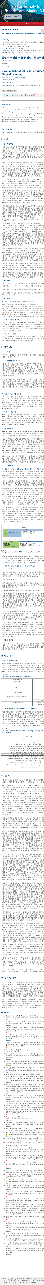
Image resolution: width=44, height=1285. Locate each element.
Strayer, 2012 (14, 233)
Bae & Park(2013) (20, 326)
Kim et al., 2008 (11, 164)
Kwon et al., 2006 (33, 338)
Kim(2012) (5, 415)
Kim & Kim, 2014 (27, 252)
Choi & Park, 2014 (33, 220)
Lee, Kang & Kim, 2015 (36, 250)
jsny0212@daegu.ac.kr (32, 85)
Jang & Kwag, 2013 (16, 151)
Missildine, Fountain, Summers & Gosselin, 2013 (18, 960)
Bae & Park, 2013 (20, 889)
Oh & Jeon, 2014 (38, 187)
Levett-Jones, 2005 (34, 208)
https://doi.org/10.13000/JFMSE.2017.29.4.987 (20, 53)
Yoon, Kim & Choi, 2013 (26, 183)
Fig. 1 (10, 509)
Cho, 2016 (28, 187)
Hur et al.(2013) (7, 878)
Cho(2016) (21, 872)
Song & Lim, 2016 (23, 841)
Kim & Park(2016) (15, 895)
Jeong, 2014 (23, 250)
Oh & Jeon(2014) (28, 870)
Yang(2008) (30, 933)
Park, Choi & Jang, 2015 (10, 183)
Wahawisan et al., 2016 (10, 847)
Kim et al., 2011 (38, 827)
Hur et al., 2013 (35, 176)
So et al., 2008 (7, 187)
